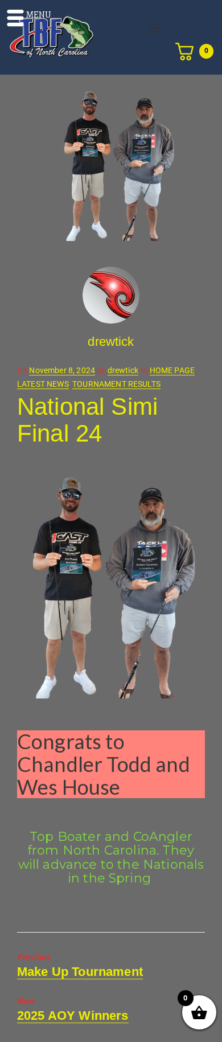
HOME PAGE (172, 370)
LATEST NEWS (43, 384)
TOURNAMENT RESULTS (116, 384)
